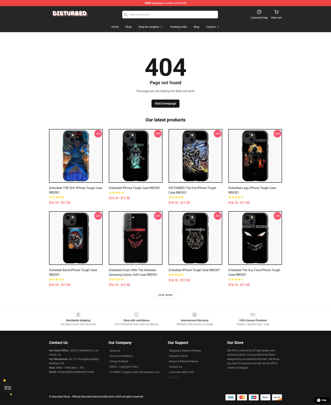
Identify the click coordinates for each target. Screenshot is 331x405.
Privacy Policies (119, 361)
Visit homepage (165, 103)
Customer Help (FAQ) (181, 372)
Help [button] (324, 400)
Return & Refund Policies (183, 361)
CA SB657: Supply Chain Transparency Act (135, 372)
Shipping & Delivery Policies (185, 350)
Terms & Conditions (121, 356)
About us (115, 350)
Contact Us (175, 366)
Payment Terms (178, 356)
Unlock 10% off (7, 388)
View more (165, 295)
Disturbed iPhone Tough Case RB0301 (134, 188)
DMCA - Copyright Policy (124, 366)
